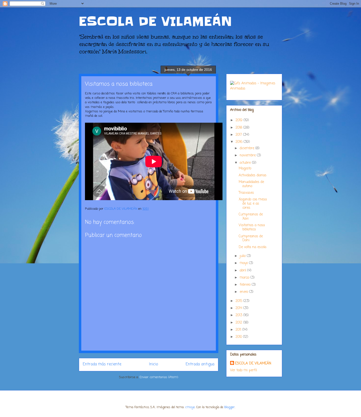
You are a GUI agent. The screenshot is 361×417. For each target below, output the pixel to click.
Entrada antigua (200, 364)
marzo (245, 277)
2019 (240, 120)
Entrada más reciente (102, 364)
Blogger (229, 407)
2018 (239, 127)
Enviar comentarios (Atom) (158, 377)
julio (243, 256)
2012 (239, 322)
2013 (239, 315)
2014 (239, 308)
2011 (239, 329)
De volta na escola (252, 247)
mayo (244, 263)
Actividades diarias (252, 175)
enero (244, 292)
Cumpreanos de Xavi (251, 216)
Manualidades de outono (251, 184)
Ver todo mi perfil (243, 370)
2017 (239, 134)
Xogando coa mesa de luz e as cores (253, 203)
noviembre (248, 155)
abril (243, 270)
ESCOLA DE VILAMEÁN (155, 21)
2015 (239, 301)
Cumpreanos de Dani (251, 238)
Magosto (245, 168)
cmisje (190, 407)
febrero (246, 284)
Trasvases (246, 192)
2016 (240, 142)
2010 (239, 337)
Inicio (153, 364)
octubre (246, 162)
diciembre (247, 148)
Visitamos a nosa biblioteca (252, 227)
